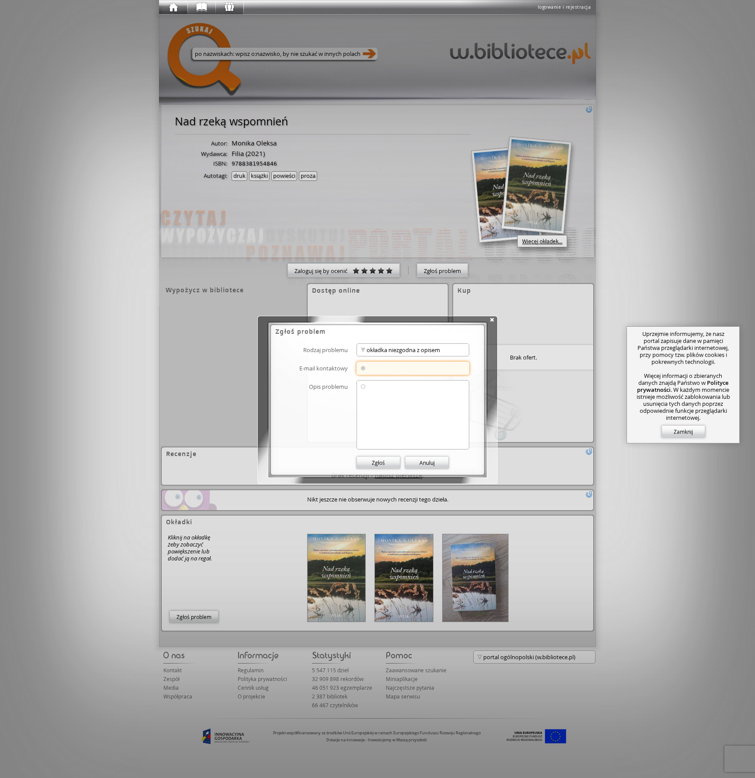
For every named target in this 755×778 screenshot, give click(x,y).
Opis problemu (328, 386)
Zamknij (683, 431)
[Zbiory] (201, 7)
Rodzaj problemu (325, 349)
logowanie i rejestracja (564, 7)
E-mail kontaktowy (323, 368)
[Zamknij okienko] (492, 320)
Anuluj (427, 462)
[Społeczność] (229, 7)
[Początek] (173, 7)
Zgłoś (378, 462)
